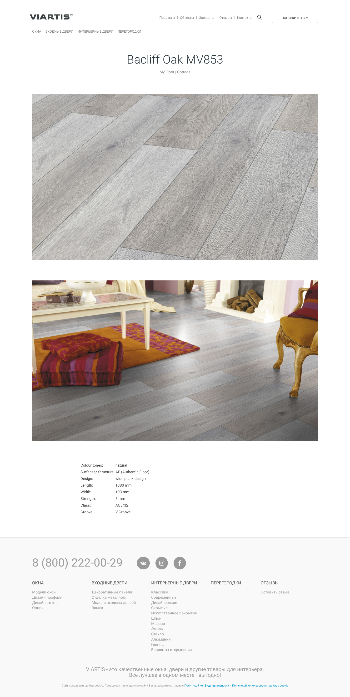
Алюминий (161, 639)
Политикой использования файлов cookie (260, 685)
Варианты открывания (171, 649)
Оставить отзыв (275, 592)
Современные (163, 597)
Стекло (157, 634)
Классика (159, 592)
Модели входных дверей (114, 602)
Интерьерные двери (174, 583)
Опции (38, 608)
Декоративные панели (112, 592)
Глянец (157, 644)
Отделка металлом (109, 597)
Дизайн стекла (45, 602)
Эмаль (157, 629)
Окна (38, 583)
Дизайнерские (164, 602)
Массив (158, 623)
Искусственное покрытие (174, 613)
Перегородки (226, 583)
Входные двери (109, 583)
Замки (97, 608)
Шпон (156, 618)
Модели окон (44, 592)
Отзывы (270, 583)
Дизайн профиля (47, 597)
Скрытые (159, 608)
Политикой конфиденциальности (206, 685)
